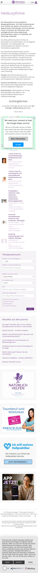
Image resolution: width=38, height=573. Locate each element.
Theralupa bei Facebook (26, 512)
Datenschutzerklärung (21, 514)
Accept (18, 144)
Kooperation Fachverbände (10, 516)
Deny (7, 562)
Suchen (30, 309)
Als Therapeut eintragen (11, 512)
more (30, 562)
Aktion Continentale (25, 516)
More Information (18, 139)
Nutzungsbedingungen (7, 514)
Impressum (33, 514)
